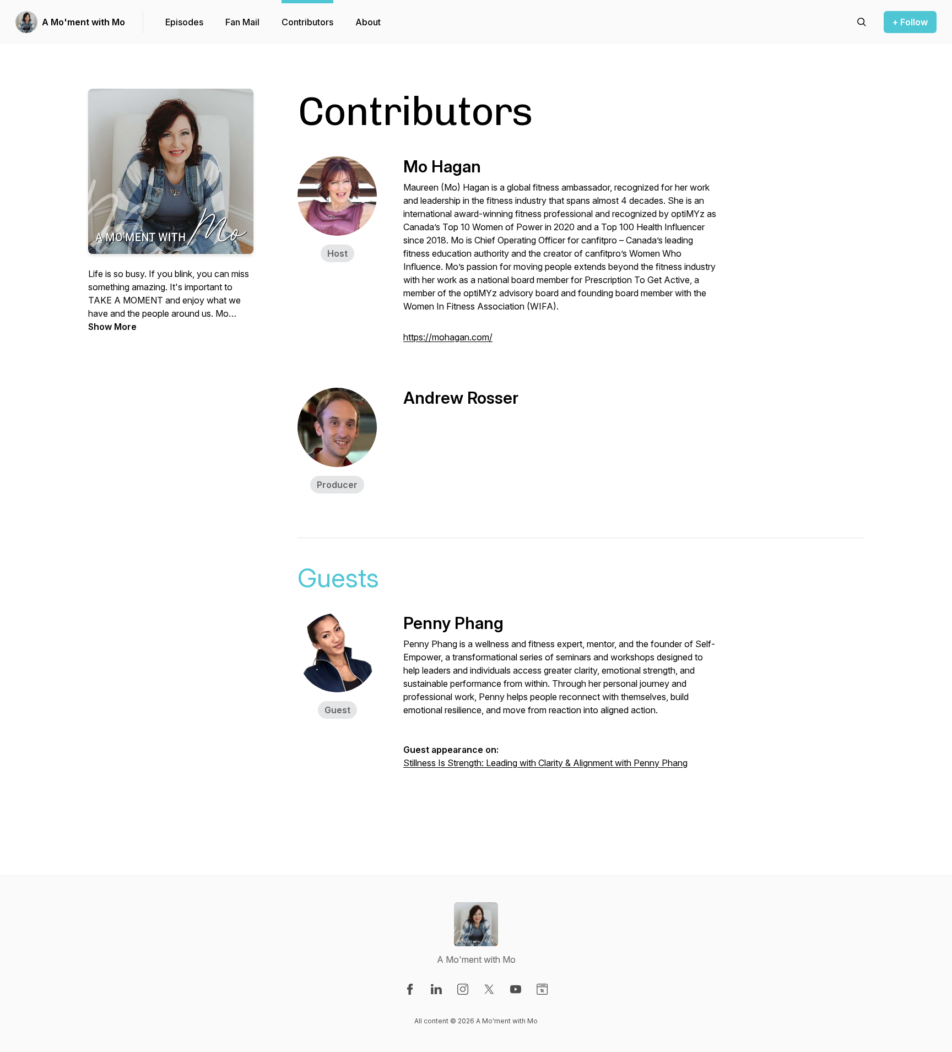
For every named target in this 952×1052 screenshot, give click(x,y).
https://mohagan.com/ (448, 337)
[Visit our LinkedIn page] (436, 989)
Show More (112, 326)
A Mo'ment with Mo (83, 22)
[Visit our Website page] (542, 989)
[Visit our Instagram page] (462, 989)
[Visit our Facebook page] (409, 989)
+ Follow (910, 22)
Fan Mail (242, 22)
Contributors (307, 22)
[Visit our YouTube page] (515, 989)
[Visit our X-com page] (489, 989)
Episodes (184, 22)
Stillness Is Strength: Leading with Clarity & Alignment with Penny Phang (545, 762)
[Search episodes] (861, 22)
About (368, 22)
